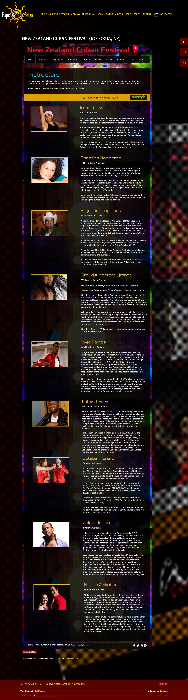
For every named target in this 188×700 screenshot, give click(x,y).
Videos (119, 14)
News (100, 14)
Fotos (110, 14)
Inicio (44, 14)
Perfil (137, 14)
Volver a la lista (29, 652)
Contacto (166, 14)
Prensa (147, 14)
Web (156, 14)
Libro (128, 14)
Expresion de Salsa (29, 658)
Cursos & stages (59, 14)
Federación (89, 14)
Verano (75, 14)
